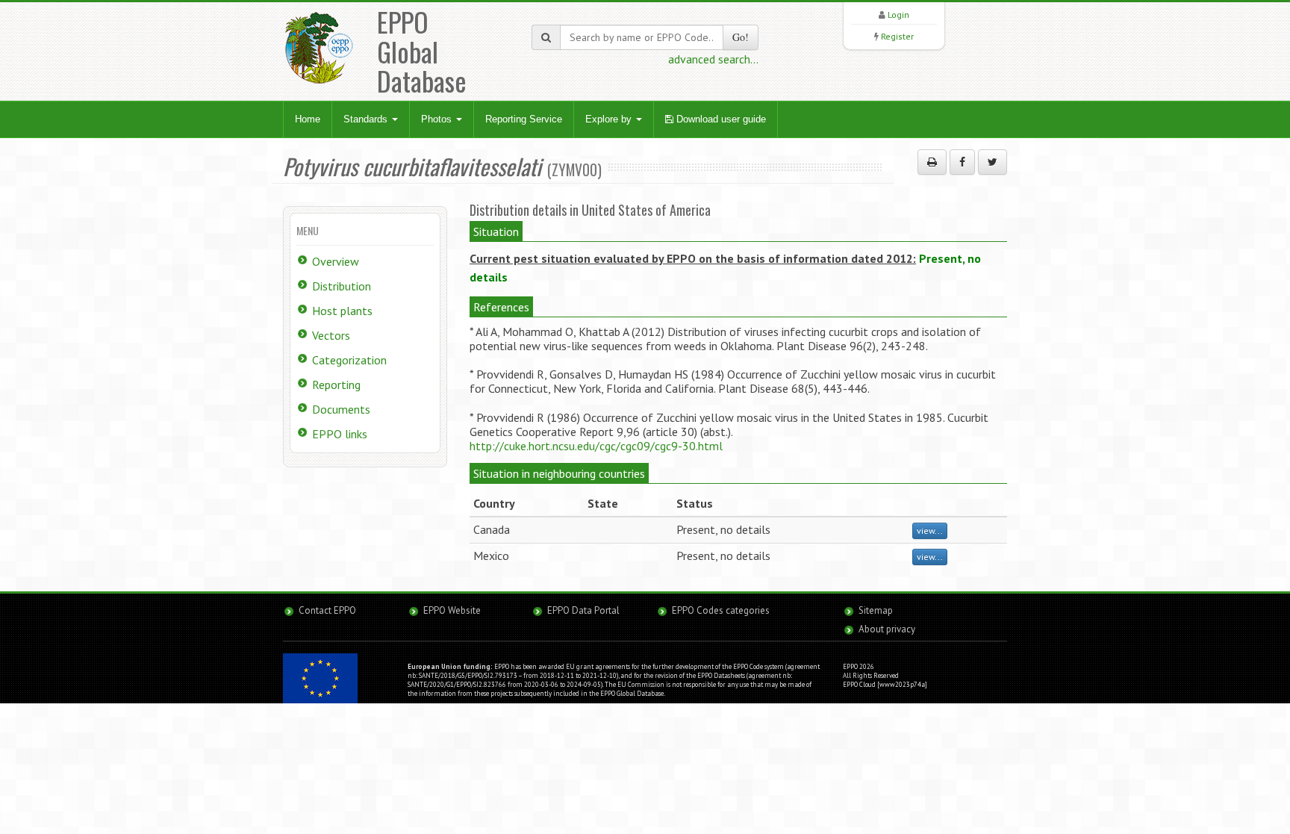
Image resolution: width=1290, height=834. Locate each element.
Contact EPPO (327, 610)
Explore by (610, 119)
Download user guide (719, 119)
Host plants (342, 310)
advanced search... (713, 59)
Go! (740, 37)
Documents (341, 409)
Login (898, 14)
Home (307, 119)
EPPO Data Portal (583, 610)
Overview (335, 261)
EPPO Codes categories (721, 610)
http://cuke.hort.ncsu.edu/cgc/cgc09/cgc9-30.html (596, 445)
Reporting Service (523, 119)
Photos (438, 119)
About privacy (887, 629)
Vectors (331, 335)
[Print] (932, 162)
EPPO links (339, 433)
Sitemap (876, 610)
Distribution (341, 285)
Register (897, 36)
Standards (366, 119)
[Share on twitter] (992, 162)
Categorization (349, 359)
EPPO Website (452, 610)
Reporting (336, 384)
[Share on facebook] (962, 162)
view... (930, 530)
